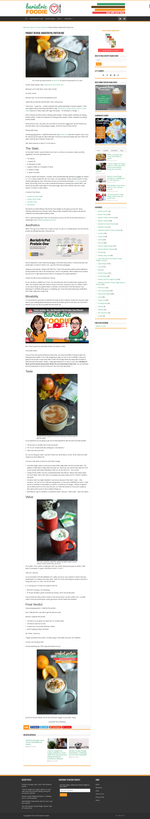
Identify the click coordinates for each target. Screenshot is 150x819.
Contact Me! (67, 18)
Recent (99, 150)
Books (59, 18)
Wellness (100, 309)
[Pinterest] (114, 75)
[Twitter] (110, 75)
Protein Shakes (102, 273)
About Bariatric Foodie (36, 18)
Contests (100, 233)
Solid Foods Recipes (104, 294)
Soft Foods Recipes (104, 291)
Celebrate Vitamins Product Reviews (109, 230)
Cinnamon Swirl (32, 202)
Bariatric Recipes (50, 18)
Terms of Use (100, 794)
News (99, 270)
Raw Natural (31, 204)
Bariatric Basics (102, 214)
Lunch (100, 267)
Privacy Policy (100, 797)
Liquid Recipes (102, 263)
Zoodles (100, 316)
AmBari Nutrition (103, 211)
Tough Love (101, 300)
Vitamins (100, 306)
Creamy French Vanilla (34, 199)
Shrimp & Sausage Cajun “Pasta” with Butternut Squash (35, 742)
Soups (100, 297)
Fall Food (101, 243)
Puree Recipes (102, 276)
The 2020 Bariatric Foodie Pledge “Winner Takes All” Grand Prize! (115, 196)
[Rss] (103, 75)
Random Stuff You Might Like (107, 279)
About (97, 800)
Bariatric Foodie (101, 326)
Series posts (101, 287)
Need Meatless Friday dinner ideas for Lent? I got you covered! (116, 187)
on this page (78, 181)
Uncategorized (102, 303)
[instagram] (118, 75)
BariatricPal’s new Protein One (53, 85)
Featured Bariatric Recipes (106, 249)
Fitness (100, 252)
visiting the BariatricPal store (46, 220)
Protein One (63, 134)
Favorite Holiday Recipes (105, 246)
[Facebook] (107, 75)
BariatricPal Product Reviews (107, 224)
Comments (114, 150)
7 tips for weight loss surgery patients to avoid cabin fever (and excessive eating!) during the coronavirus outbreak (57, 755)
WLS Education (102, 313)
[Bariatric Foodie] (75, 7)
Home (26, 18)
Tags (121, 150)
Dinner (100, 240)
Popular (105, 150)
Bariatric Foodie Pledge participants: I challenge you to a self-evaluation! (78, 753)
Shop (97, 791)
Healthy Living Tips (104, 255)
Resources (99, 787)
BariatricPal (55, 80)
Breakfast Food (102, 227)
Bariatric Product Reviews (38, 27)
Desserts (100, 236)
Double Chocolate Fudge (34, 196)
